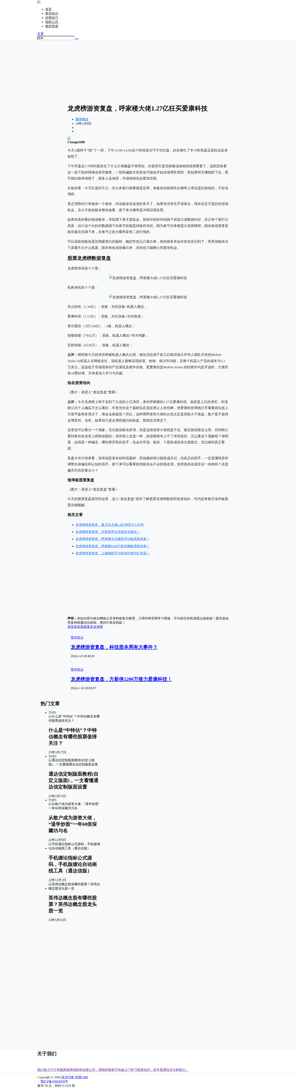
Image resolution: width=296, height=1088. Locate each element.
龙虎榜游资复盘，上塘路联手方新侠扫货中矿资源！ (113, 553)
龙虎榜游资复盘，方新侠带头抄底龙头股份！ (108, 532)
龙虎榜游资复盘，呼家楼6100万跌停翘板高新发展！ (113, 546)
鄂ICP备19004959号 (54, 1081)
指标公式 (51, 22)
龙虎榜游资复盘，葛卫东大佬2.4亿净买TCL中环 (110, 524)
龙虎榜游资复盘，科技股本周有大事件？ (114, 647)
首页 (48, 9)
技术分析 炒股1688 (74, 1077)
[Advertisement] (148, 71)
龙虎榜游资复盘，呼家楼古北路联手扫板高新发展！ (113, 539)
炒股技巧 (51, 17)
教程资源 (51, 26)
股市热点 (51, 13)
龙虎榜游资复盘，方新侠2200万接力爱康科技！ (121, 679)
